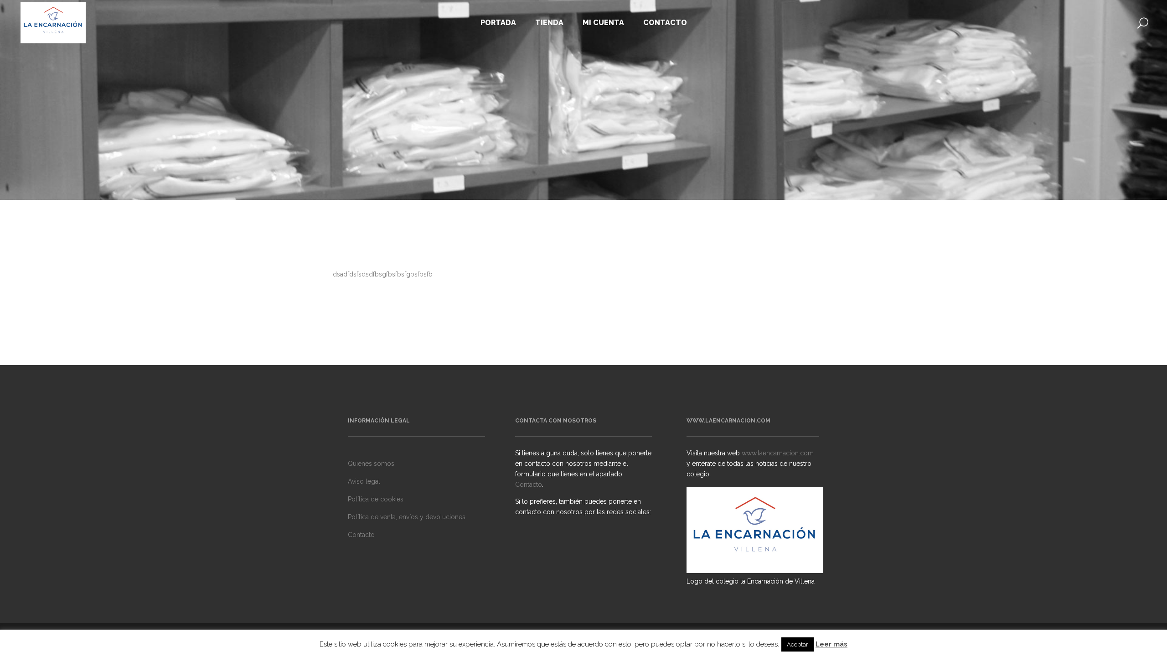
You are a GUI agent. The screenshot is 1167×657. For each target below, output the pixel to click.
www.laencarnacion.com (778, 453)
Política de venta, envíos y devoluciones (406, 517)
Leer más (831, 644)
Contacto (361, 534)
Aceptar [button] (797, 644)
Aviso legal (364, 481)
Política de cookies (375, 499)
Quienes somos (371, 463)
